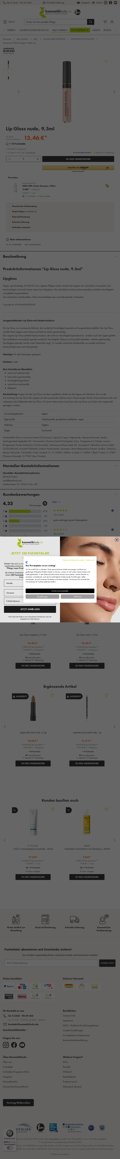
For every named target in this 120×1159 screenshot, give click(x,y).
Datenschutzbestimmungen (73, 560)
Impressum (90, 560)
